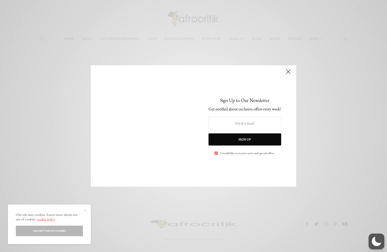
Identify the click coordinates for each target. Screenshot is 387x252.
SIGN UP (245, 139)
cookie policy (46, 219)
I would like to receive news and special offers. (247, 153)
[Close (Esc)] (288, 74)
